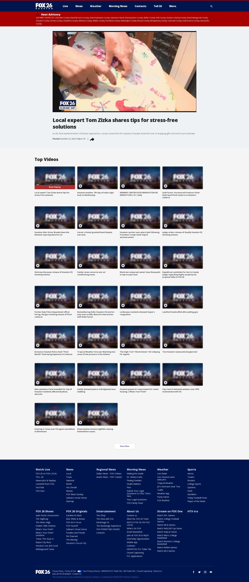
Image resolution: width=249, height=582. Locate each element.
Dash (189, 490)
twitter (199, 572)
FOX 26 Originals (76, 511)
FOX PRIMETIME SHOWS (108, 529)
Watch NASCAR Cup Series (169, 528)
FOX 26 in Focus (73, 522)
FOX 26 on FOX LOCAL (46, 473)
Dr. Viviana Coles (134, 477)
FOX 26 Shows (44, 511)
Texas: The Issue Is (45, 538)
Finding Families (134, 480)
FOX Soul (40, 490)
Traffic (160, 490)
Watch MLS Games (166, 551)
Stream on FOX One (170, 511)
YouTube (40, 487)
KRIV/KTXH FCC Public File (139, 549)
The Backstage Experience (108, 525)
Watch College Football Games (168, 520)
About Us (133, 511)
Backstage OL (103, 522)
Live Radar (162, 473)
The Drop (100, 515)
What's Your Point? (44, 529)
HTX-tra (192, 511)
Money (69, 490)
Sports (191, 469)
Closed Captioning (135, 552)
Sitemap (70, 501)
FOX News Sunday (74, 494)
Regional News (106, 469)
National (70, 480)
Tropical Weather (165, 483)
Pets (129, 487)
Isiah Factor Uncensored (47, 515)
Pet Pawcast (72, 536)
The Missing (71, 539)
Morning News (136, 469)
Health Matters (134, 484)
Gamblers (191, 494)
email (211, 572)
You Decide (71, 487)
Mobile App (132, 542)
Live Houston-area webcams (166, 478)
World (69, 484)
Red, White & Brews (75, 518)
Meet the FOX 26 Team (138, 518)
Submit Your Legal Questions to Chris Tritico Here (139, 493)
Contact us (132, 515)
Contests (100, 532)
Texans (190, 477)
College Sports (194, 484)
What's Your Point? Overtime (44, 534)
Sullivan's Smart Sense (76, 497)
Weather (162, 469)
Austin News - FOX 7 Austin (109, 477)
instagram (205, 572)
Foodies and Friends (75, 532)
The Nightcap (42, 518)
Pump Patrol (163, 497)
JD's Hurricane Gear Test (168, 486)
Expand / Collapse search (211, 6)
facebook (193, 572)
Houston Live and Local (47, 545)
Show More (124, 446)
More (172, 6)
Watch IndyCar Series (167, 531)
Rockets (191, 480)
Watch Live (43, 469)
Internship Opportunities (138, 538)
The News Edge (43, 522)
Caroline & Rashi (74, 515)
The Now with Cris (105, 518)
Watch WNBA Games (167, 547)
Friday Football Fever (197, 497)
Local (68, 473)
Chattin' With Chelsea (45, 525)
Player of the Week (196, 501)
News (69, 469)
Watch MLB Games (166, 525)
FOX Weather (163, 500)
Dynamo (191, 487)
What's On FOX (134, 528)
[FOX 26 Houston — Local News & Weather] (45, 6)
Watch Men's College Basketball (167, 536)
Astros (190, 473)
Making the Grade (135, 473)
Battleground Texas (45, 549)
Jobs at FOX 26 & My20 (138, 535)
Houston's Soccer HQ (76, 543)
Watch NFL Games (166, 515)
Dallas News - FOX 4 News (108, 473)
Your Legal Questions (137, 499)
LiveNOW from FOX (45, 484)
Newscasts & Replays (46, 480)
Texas (69, 477)
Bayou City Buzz (43, 542)
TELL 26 (39, 477)
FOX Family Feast (135, 503)
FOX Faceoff (72, 525)
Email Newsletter (135, 531)
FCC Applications (134, 556)
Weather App (163, 493)
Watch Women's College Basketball (168, 542)
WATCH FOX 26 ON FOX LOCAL (138, 523)
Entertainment (106, 511)
